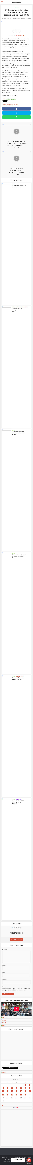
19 (12, 1094)
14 (21, 1091)
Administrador (27, 18)
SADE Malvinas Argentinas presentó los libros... (19, 186)
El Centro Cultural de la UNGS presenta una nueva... (17, 310)
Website (4, 979)
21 (21, 1094)
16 (30, 1091)
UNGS (16, 104)
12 (12, 1091)
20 (16, 1094)
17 (3, 1094)
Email (4, 972)
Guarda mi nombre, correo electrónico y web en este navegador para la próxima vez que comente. (16, 989)
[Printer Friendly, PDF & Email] (9, 99)
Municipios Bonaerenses (21, 307)
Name (4, 965)
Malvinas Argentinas (8, 104)
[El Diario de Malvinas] (16, 1)
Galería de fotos (20, 676)
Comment (5, 949)
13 (16, 1091)
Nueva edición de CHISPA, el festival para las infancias (18, 802)
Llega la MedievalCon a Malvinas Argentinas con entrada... (18, 433)
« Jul (2, 1105)
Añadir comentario (15, 18)
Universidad (19, 799)
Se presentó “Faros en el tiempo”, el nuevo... (18, 678)
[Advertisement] (16, 1128)
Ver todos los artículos (16, 939)
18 (7, 1094)
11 (7, 1091)
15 (25, 1091)
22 (25, 1094)
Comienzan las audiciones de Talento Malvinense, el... (18, 556)
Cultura (16, 8)
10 (3, 1091)
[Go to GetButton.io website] (29, 1163)
